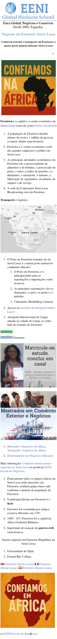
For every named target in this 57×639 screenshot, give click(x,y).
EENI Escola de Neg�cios (20, 633)
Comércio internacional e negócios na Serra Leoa (26, 465)
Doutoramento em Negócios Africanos (30, 455)
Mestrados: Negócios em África (26, 446)
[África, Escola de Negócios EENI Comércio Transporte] (28, 28)
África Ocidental (45, 125)
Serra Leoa (7, 125)
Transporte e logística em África (26, 450)
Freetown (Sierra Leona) (19, 564)
